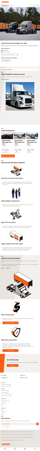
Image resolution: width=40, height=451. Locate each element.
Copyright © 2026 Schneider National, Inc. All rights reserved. (13, 440)
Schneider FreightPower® (6, 386)
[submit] (17, 54)
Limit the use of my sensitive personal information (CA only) (12, 437)
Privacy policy (21, 431)
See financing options (10, 322)
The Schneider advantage (6, 384)
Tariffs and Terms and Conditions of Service (9, 431)
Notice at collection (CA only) (27, 434)
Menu (35, 449)
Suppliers (26, 431)
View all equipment (6, 60)
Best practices (4, 403)
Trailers (8, 268)
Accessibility (30, 431)
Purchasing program (5, 392)
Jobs (2, 415)
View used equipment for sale (6, 394)
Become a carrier (23, 377)
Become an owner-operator (6, 395)
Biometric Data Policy (28, 437)
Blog (2, 405)
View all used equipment (8, 156)
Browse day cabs (5, 79)
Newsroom (3, 411)
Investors (3, 413)
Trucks (2, 268)
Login (25, 449)
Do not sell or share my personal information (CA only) (11, 434)
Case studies (3, 401)
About (2, 409)
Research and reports (5, 400)
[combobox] (10, 5)
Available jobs (4, 377)
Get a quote (3, 375)
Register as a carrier (5, 390)
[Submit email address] (37, 424)
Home (5, 449)
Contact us (15, 449)
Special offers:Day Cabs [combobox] (6, 69)
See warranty (10, 350)
